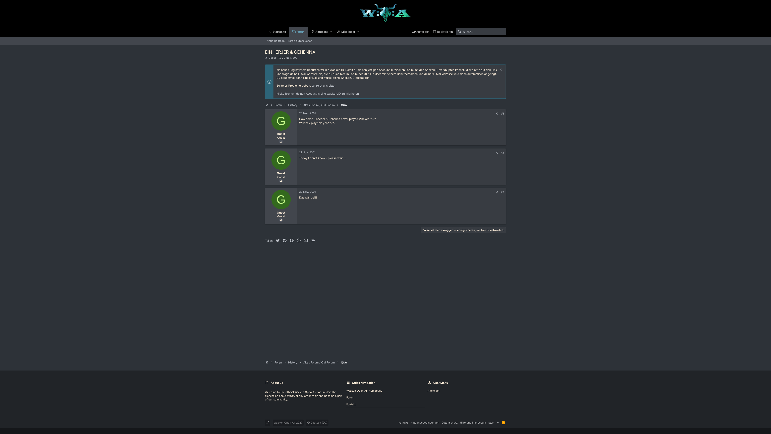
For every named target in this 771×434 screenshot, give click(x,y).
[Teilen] (497, 114)
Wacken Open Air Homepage (364, 390)
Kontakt (351, 404)
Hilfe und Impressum (473, 422)
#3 (502, 192)
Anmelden (434, 390)
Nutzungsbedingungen (424, 422)
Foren (350, 397)
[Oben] (498, 423)
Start (491, 422)
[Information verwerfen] (500, 70)
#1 (502, 113)
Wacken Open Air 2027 (288, 422)
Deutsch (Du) (318, 422)
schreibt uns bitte (323, 85)
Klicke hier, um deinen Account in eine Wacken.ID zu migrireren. (318, 93)
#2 (502, 152)
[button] (331, 31)
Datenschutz (450, 422)
